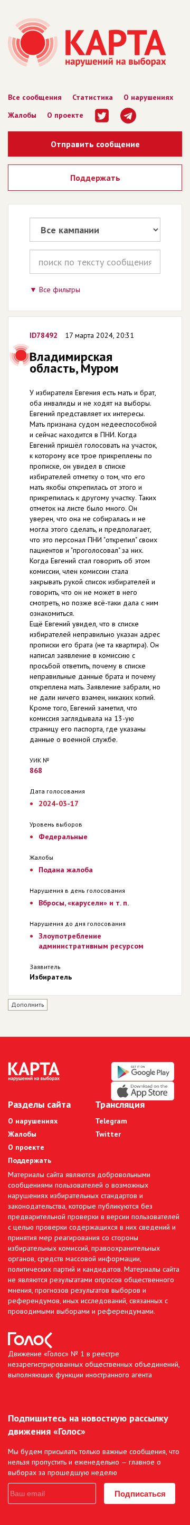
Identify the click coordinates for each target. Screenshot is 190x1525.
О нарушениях (148, 97)
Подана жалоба (66, 869)
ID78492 (44, 335)
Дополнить (27, 1004)
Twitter (108, 1134)
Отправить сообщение (95, 144)
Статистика (92, 97)
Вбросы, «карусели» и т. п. (84, 903)
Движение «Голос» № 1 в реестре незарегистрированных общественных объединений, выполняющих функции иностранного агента (93, 1364)
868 (36, 770)
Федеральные (63, 836)
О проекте (65, 115)
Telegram (111, 1121)
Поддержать (95, 177)
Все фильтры (59, 289)
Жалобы (22, 115)
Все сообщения (35, 97)
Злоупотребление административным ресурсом (91, 941)
